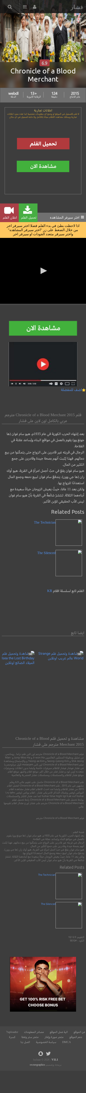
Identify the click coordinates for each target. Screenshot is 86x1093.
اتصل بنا (25, 1042)
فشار (77, 7)
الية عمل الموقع (59, 1032)
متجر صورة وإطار (54, 1037)
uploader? (12, 1032)
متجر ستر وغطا (30, 1037)
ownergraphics (37, 1064)
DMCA (66, 1042)
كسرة (12, 1037)
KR (49, 591)
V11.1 (55, 1059)
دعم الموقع (75, 1037)
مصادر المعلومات (34, 1032)
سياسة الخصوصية (46, 1042)
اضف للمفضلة (71, 389)
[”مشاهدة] (58, 658)
